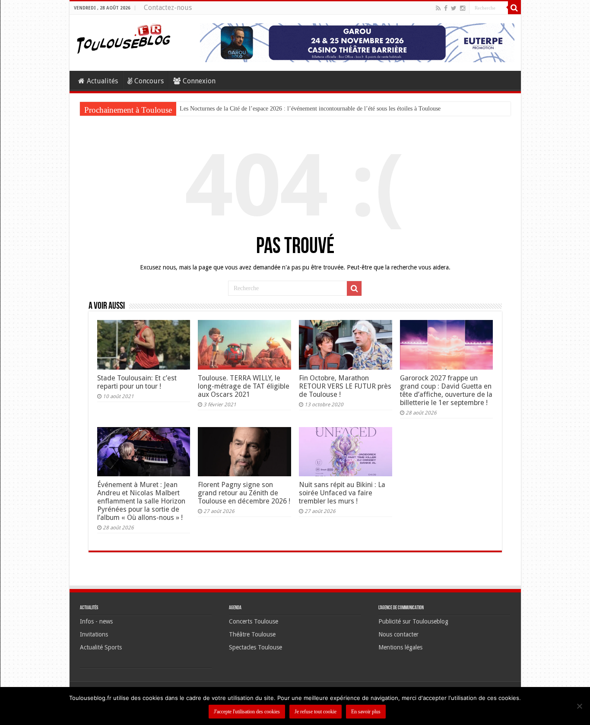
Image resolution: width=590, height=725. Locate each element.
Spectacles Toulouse (255, 647)
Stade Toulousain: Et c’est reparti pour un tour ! (137, 382)
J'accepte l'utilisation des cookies (247, 712)
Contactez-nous (168, 7)
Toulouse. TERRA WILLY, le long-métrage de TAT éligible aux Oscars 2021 (243, 386)
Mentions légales (400, 647)
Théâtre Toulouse (252, 634)
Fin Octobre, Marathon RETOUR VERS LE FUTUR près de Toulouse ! (345, 386)
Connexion (199, 81)
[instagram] (462, 8)
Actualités (102, 81)
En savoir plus (366, 712)
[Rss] (438, 8)
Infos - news (96, 621)
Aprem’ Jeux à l (199, 108)
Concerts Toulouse (253, 621)
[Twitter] (453, 8)
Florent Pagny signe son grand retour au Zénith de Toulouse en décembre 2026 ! (244, 493)
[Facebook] (445, 8)
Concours (149, 81)
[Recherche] (514, 7)
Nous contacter (398, 634)
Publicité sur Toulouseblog (413, 621)
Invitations (94, 634)
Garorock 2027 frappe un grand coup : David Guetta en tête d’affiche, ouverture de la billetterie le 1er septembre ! (446, 390)
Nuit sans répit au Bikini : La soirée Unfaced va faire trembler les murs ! (342, 493)
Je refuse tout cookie (315, 712)
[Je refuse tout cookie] (579, 706)
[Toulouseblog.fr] (123, 37)
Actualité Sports (101, 647)
